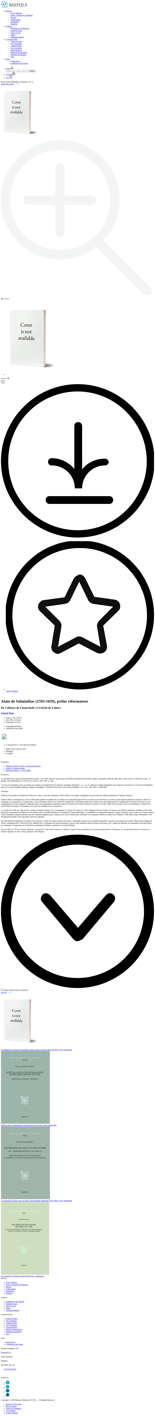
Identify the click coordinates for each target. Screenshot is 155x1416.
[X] (7, 1388)
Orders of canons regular (15, 768)
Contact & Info (11, 39)
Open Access (16, 33)
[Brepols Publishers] (14, 7)
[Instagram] (7, 1392)
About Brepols (16, 50)
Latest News (15, 61)
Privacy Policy (11, 1406)
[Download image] (77, 537)
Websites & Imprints (18, 55)
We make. (14, 1404)
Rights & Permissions (19, 52)
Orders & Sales (16, 42)
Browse (9, 11)
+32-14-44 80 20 (9, 1369)
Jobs (12, 57)
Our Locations (16, 48)
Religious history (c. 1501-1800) (18, 770)
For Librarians (16, 44)
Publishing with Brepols (20, 28)
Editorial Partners (17, 37)
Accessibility (11, 1411)
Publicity (14, 24)
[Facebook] (7, 1384)
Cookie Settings (12, 1413)
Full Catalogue (16, 13)
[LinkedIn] (7, 1396)
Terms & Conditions (13, 1409)
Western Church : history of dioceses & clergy (23, 766)
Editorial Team (16, 31)
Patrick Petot (7, 713)
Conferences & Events (19, 63)
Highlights (15, 22)
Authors (9, 26)
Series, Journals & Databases (22, 15)
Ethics (13, 35)
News (8, 59)
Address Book (16, 46)
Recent (13, 18)
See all (4, 992)
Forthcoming (15, 20)
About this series (7, 84)
